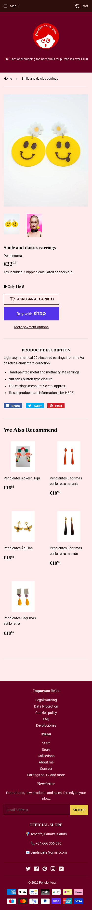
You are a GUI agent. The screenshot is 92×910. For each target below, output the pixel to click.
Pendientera (47, 882)
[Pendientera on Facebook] (36, 869)
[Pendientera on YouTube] (61, 869)
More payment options (31, 327)
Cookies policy (46, 713)
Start (46, 743)
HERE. (70, 393)
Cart (84, 6)
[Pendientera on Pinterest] (44, 869)
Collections (46, 756)
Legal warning (46, 700)
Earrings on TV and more (46, 775)
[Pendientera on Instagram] (53, 869)
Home (8, 78)
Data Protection (46, 706)
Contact (46, 769)
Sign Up (79, 810)
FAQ (46, 719)
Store (46, 749)
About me (46, 762)
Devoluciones (46, 725)
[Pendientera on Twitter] (28, 869)
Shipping (31, 272)
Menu (14, 6)
